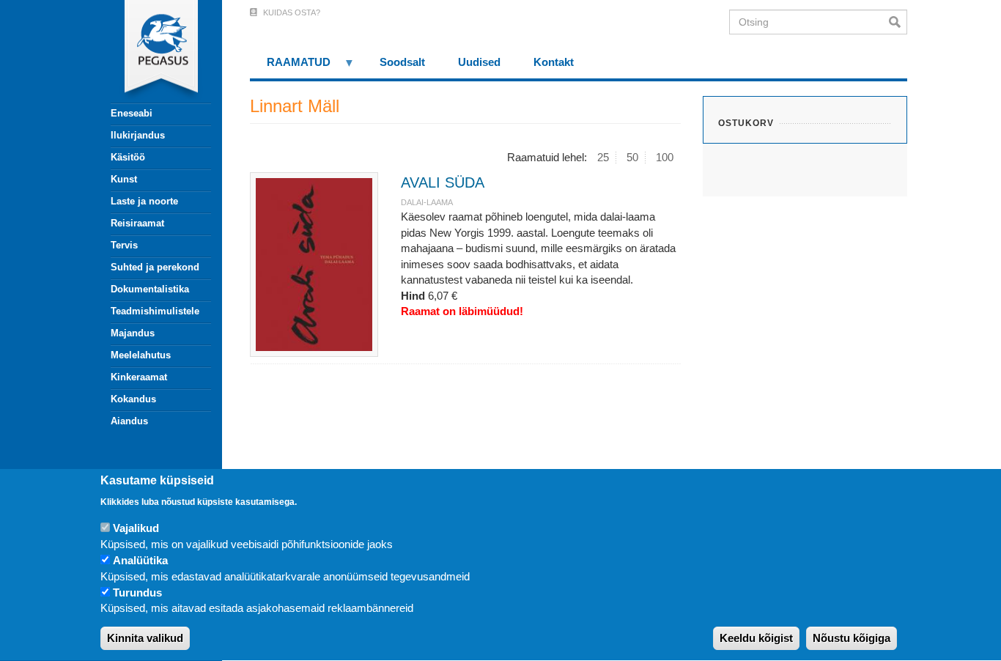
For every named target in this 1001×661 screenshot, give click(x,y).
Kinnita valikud (145, 638)
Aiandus (129, 421)
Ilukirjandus (138, 135)
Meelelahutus (141, 355)
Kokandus (133, 399)
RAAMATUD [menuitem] (290, 67)
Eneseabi (131, 113)
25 (603, 157)
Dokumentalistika (150, 289)
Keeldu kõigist (756, 638)
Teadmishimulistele (155, 311)
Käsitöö (128, 157)
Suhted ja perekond (155, 267)
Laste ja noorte (144, 201)
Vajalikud (136, 528)
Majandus (133, 333)
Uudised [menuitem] (479, 62)
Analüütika (140, 560)
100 (664, 157)
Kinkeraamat (139, 377)
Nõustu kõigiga (851, 638)
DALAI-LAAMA (427, 202)
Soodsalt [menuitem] (402, 62)
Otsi (898, 22)
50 (632, 157)
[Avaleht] (152, 51)
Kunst (124, 179)
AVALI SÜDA (442, 182)
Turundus (137, 592)
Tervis (124, 245)
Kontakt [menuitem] (553, 62)
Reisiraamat (137, 223)
